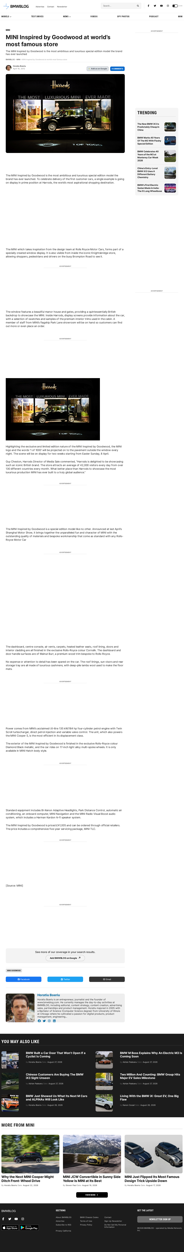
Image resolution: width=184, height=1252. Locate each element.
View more (90, 1195)
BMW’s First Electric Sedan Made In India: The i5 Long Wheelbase (149, 188)
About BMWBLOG (63, 1217)
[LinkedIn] (54, 1021)
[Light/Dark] (175, 5)
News (66, 16)
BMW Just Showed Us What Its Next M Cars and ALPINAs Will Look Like (56, 1097)
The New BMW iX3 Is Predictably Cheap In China (148, 127)
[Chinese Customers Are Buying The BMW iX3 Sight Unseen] (10, 1074)
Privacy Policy (86, 1225)
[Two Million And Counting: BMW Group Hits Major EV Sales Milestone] (104, 1074)
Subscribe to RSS (63, 1225)
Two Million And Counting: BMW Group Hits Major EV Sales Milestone (150, 1076)
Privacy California (63, 1231)
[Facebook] (148, 5)
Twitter (66, 979)
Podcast (154, 16)
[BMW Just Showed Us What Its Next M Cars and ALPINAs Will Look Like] (10, 1095)
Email (108, 979)
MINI (180, 16)
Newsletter (62, 7)
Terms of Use (86, 1221)
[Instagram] (167, 5)
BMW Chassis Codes (89, 1217)
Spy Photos (123, 16)
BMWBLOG (10, 59)
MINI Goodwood (14, 970)
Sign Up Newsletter (113, 1221)
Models (5, 16)
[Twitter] (155, 5)
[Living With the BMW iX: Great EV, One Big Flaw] (104, 1095)
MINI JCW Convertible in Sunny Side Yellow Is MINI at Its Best (92, 1179)
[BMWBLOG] (24, 1211)
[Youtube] (161, 5)
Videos (93, 16)
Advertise (40, 7)
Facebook (25, 979)
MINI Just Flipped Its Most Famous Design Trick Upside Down (152, 1179)
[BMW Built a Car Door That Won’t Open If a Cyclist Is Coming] (10, 1052)
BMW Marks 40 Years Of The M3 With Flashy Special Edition (149, 140)
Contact (50, 7)
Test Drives (37, 16)
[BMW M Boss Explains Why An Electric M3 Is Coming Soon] (104, 1052)
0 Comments (117, 69)
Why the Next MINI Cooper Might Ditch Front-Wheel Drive (27, 1179)
